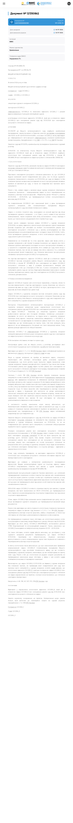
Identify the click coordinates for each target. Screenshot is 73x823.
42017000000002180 (22, 23)
